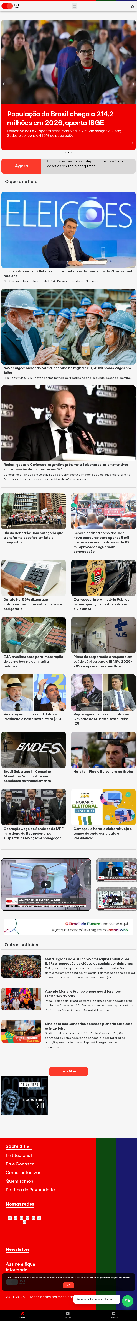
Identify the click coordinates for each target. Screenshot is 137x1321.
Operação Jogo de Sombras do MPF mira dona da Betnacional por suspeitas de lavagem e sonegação (34, 833)
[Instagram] (21, 1218)
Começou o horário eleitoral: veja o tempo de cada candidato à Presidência (102, 833)
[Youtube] (10, 1218)
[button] (74, 6)
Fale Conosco (20, 1164)
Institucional (19, 1155)
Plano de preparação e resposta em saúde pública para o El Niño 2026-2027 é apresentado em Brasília (102, 661)
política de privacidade (115, 1277)
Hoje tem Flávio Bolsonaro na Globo (103, 771)
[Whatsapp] (15, 1218)
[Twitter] (27, 1218)
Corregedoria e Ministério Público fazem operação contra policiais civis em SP (101, 604)
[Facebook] (33, 1218)
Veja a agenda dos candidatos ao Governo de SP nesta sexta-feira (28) (101, 719)
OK (68, 1285)
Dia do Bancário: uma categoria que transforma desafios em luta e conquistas (33, 537)
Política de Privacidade (30, 1190)
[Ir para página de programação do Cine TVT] (68, 934)
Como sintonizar (23, 1173)
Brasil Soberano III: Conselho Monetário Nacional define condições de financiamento (27, 776)
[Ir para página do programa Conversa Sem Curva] (24, 1114)
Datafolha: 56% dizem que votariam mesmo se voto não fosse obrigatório (33, 604)
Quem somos (19, 1181)
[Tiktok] (39, 1218)
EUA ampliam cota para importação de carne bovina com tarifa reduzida (33, 661)
